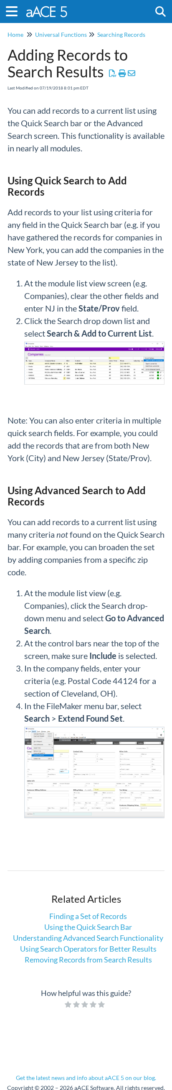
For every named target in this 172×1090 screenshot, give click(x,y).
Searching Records (121, 34)
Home (15, 34)
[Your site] (47, 7)
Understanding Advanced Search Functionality (88, 937)
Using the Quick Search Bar (88, 927)
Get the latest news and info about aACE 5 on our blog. (86, 1077)
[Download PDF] (113, 73)
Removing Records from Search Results (88, 959)
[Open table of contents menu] (14, 10)
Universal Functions (61, 34)
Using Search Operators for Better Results (88, 948)
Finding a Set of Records (88, 916)
